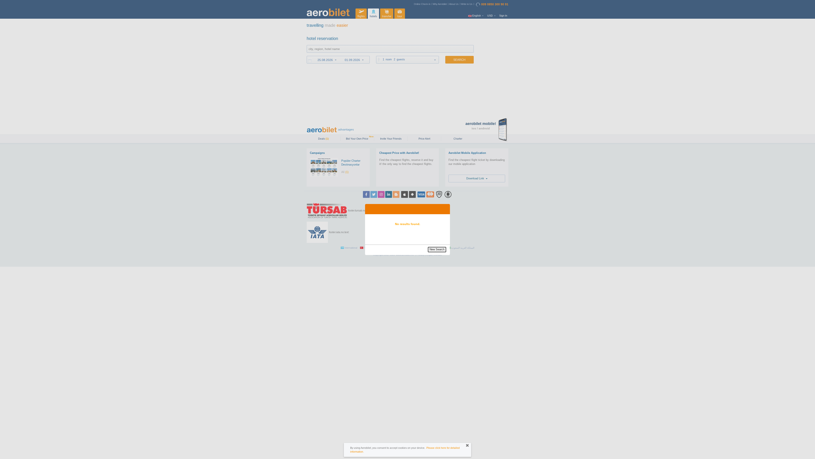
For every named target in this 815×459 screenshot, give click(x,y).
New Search (437, 249)
